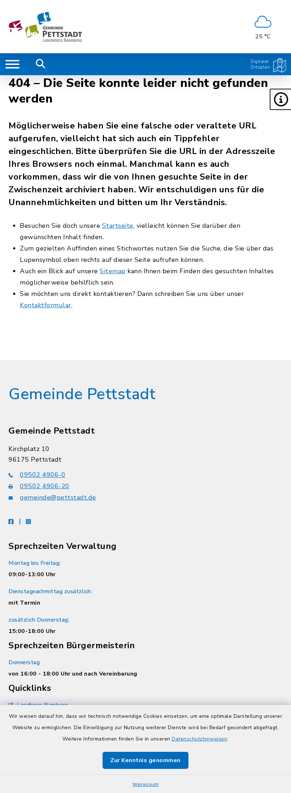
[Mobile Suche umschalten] (41, 64)
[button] (280, 99)
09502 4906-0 (42, 474)
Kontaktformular (45, 305)
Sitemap (113, 271)
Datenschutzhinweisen (199, 739)
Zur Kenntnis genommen (145, 760)
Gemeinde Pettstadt (82, 394)
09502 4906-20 (45, 486)
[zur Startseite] (45, 27)
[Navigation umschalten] (12, 64)
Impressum (146, 784)
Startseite (117, 225)
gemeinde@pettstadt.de (58, 497)
